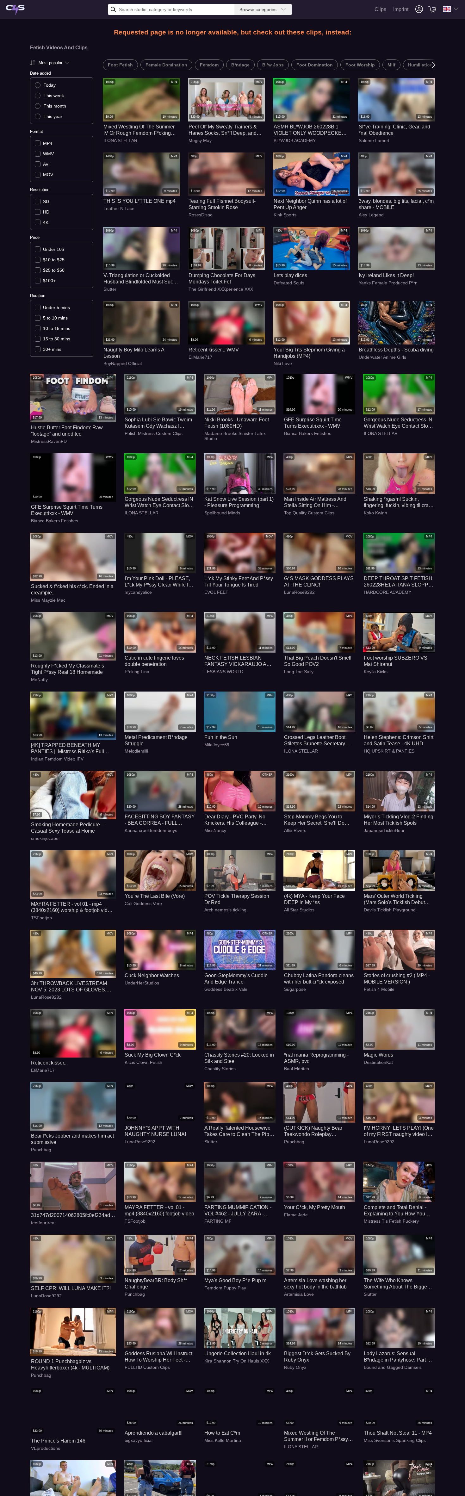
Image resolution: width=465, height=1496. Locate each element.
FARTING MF (218, 1221)
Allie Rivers (295, 830)
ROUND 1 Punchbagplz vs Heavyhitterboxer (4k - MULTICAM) (70, 1364)
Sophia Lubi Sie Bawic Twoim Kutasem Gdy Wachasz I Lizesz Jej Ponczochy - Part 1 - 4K (159, 423)
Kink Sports (285, 214)
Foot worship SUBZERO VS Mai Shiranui (395, 661)
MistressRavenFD (49, 441)
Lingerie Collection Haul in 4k (237, 1353)
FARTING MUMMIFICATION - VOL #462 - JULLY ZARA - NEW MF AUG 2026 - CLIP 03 (238, 1211)
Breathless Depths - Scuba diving (396, 349)
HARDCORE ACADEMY (387, 592)
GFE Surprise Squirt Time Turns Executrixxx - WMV (313, 423)
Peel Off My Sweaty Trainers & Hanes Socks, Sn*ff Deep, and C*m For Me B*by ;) (223, 130)
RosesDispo (201, 214)
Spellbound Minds (222, 512)
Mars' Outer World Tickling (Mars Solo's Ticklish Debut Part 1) (394, 899)
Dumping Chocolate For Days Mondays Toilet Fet (222, 278)
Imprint (400, 9)
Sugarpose (295, 989)
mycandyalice (138, 592)
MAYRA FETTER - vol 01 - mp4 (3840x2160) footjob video (159, 1210)
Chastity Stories (220, 1068)
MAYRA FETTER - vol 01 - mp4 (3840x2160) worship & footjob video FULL (72, 907)
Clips (380, 9)
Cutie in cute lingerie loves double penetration (154, 661)
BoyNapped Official (122, 363)
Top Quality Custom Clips (309, 512)
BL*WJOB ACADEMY (295, 140)
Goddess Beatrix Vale (225, 989)
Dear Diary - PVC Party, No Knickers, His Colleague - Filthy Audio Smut (234, 820)
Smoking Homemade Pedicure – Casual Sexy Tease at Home (67, 828)
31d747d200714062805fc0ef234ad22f (73, 1215)
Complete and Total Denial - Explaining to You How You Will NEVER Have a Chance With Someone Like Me (396, 1211)
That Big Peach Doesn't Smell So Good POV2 (317, 661)
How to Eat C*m (222, 1433)
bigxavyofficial (138, 1440)
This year (53, 116)
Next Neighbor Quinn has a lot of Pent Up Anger (310, 204)
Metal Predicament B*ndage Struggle (156, 740)
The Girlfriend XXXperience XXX (221, 289)
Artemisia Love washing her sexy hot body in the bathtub (315, 1283)
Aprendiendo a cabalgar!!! (154, 1433)
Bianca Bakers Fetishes (307, 433)
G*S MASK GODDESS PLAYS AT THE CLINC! (319, 581)
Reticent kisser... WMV (214, 349)
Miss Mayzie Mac (48, 600)
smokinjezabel (45, 838)
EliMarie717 (200, 357)
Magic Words (378, 1055)
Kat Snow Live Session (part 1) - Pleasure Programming (239, 502)
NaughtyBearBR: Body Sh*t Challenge (156, 1283)
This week (54, 95)
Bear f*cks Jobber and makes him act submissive (72, 1139)
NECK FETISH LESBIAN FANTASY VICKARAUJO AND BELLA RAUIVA (239, 661)
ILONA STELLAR (120, 140)
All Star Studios (299, 909)
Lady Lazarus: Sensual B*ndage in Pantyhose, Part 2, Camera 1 (397, 1357)
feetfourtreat (43, 1222)
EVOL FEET (216, 592)
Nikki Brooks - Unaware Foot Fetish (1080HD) (236, 423)
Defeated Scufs (289, 282)
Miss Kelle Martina (222, 1440)
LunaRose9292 (299, 592)
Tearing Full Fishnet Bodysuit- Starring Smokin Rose (222, 204)
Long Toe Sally (298, 671)
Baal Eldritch (296, 1068)
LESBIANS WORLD (223, 671)
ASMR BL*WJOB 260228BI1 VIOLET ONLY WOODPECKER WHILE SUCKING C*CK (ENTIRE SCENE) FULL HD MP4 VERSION (309, 130)
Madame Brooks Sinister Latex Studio (235, 436)
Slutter (109, 289)
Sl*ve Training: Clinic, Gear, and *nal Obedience (394, 130)
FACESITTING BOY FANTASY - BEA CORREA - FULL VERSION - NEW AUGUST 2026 (160, 820)
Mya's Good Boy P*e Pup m (235, 1280)
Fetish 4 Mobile (379, 989)
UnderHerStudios (142, 982)
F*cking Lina (137, 671)
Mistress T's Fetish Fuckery (391, 1221)
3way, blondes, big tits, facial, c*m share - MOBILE (396, 204)
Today (50, 85)
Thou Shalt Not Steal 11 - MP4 (398, 1433)
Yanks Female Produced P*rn (388, 282)
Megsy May (200, 140)
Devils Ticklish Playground (390, 909)
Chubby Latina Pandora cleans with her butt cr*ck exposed (319, 978)
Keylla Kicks (376, 671)
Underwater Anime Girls (382, 357)
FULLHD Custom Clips (147, 1367)
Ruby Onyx (295, 1367)
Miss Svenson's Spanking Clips (395, 1440)
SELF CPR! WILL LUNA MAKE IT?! (71, 1288)
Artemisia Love (299, 1294)
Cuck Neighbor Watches (152, 975)
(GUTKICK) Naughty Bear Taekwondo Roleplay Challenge (313, 1131)
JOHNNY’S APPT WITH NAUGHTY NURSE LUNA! (155, 1131)
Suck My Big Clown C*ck (153, 1055)
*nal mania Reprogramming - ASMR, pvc (316, 1058)
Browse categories (257, 9)
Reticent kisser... (49, 1062)
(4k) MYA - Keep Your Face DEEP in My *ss (314, 899)
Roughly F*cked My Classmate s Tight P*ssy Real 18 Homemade (67, 669)
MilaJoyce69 (216, 744)
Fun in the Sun (220, 737)
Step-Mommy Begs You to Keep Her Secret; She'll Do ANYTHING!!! (314, 820)
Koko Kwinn (375, 512)
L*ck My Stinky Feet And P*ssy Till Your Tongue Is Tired (238, 581)
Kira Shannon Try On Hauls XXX (236, 1360)
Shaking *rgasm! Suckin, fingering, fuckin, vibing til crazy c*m (399, 502)
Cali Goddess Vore (143, 903)
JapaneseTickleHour (384, 830)
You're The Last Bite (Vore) (155, 896)
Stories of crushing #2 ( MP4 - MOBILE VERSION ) (397, 978)
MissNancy (215, 830)
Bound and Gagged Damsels (393, 1367)
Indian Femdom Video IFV (57, 758)
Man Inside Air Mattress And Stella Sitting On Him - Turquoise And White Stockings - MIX (319, 502)
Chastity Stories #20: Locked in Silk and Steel (239, 1058)
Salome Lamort (374, 140)
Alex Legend (371, 214)
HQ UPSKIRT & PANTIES (389, 751)
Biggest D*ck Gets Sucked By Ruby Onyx (317, 1357)
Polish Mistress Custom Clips (154, 433)
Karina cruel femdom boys (151, 830)
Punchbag (41, 1149)
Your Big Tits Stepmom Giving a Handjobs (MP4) (309, 353)
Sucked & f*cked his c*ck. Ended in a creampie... (72, 589)
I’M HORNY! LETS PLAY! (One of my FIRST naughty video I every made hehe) (399, 1131)
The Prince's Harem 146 (58, 1440)
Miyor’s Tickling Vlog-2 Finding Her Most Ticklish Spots (398, 820)
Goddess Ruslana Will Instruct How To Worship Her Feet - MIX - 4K (158, 1357)
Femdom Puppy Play (225, 1287)
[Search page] (15, 10)
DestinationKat (378, 1062)
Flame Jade (296, 1214)
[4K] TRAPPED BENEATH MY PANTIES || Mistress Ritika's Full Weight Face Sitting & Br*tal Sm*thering (67, 748)
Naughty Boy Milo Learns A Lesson (133, 353)
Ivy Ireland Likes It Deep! (386, 275)
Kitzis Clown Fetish (143, 1062)
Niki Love (283, 363)
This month (55, 106)
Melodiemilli (136, 751)
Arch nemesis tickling (225, 909)
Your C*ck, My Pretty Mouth (314, 1207)
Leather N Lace (118, 208)
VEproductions (45, 1448)
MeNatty (39, 679)
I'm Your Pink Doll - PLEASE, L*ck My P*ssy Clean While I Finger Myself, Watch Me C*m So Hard (158, 582)
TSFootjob (41, 917)
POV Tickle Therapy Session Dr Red (236, 899)
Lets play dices (290, 275)
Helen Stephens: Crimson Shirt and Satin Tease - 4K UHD (398, 740)
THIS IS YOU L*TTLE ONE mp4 (139, 201)
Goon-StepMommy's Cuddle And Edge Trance (236, 978)
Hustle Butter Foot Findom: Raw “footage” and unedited (67, 431)
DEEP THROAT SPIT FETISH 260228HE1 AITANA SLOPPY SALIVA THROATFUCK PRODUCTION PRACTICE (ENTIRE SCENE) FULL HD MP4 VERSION (398, 582)
